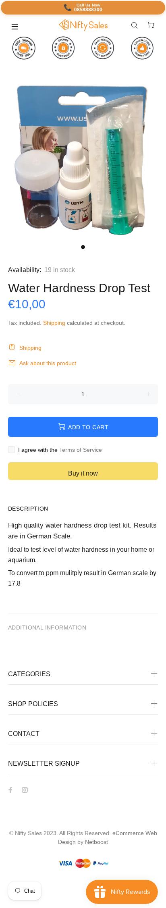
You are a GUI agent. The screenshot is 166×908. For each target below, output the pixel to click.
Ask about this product (47, 363)
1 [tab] (83, 247)
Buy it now (83, 473)
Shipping (54, 323)
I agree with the (60, 450)
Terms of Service (80, 450)
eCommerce (128, 833)
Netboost (96, 842)
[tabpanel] (83, 157)
